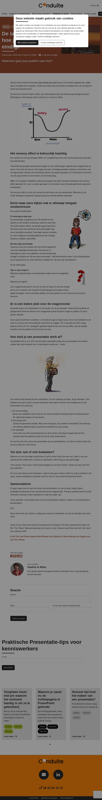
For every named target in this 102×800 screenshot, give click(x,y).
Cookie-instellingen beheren (52, 43)
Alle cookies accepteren (27, 43)
